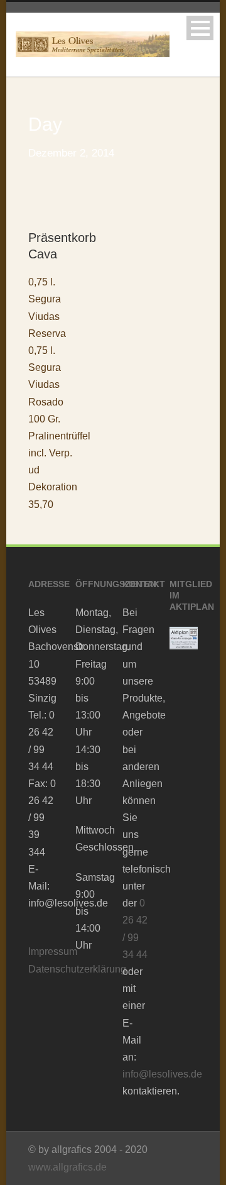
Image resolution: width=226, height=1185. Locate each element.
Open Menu (199, 28)
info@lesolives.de (162, 1074)
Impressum (52, 951)
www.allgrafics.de (67, 1167)
